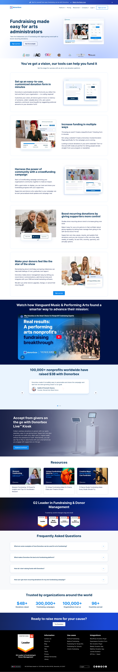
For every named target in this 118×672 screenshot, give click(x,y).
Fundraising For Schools (74, 646)
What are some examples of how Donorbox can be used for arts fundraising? (40, 546)
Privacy (46, 654)
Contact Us (47, 638)
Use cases (71, 635)
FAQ (45, 649)
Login (92, 7)
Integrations (95, 635)
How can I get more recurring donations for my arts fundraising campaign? (39, 579)
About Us (47, 641)
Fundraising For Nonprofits (75, 644)
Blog (45, 644)
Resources (76, 7)
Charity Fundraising (73, 649)
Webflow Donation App (97, 649)
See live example (30, 44)
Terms (46, 651)
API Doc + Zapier (95, 654)
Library (46, 659)
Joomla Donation (95, 651)
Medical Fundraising (73, 641)
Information (49, 635)
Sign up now (102, 7)
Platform (61, 7)
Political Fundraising (73, 638)
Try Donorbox (59, 624)
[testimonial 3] (60, 405)
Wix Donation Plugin (96, 644)
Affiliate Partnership (50, 656)
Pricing (69, 7)
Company (85, 7)
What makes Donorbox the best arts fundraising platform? (34, 557)
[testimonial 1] (57, 405)
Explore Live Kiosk (21, 447)
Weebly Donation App (96, 646)
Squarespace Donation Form (98, 641)
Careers (46, 646)
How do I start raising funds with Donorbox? (29, 568)
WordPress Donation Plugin (98, 638)
